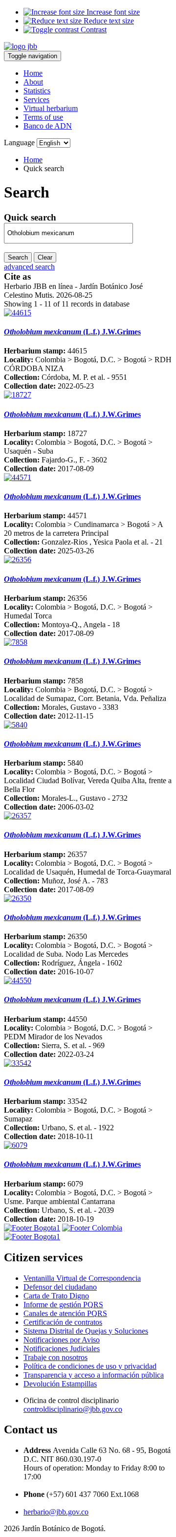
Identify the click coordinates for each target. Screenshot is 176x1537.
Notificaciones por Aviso (61, 1340)
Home (33, 73)
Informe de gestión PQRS (63, 1304)
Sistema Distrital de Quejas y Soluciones (85, 1331)
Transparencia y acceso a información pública (93, 1375)
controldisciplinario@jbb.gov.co (72, 1409)
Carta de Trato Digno (56, 1296)
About (33, 82)
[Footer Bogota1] (32, 1228)
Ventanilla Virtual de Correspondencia (82, 1278)
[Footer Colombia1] (32, 1236)
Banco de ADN (47, 126)
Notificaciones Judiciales (61, 1348)
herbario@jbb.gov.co (55, 1512)
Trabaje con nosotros (55, 1357)
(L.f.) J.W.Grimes (72, 332)
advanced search (29, 267)
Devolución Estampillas (60, 1384)
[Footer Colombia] (92, 1228)
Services (36, 99)
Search (18, 257)
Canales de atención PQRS (65, 1313)
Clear (45, 257)
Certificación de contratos (62, 1322)
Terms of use (43, 117)
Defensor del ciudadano (60, 1287)
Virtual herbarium (50, 108)
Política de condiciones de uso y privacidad (89, 1366)
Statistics (36, 91)
